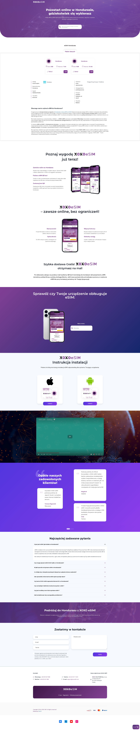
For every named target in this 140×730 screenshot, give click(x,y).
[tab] (70, 51)
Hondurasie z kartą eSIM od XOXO (63, 112)
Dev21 (39, 711)
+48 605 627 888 (45, 677)
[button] (70, 437)
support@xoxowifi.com (73, 679)
